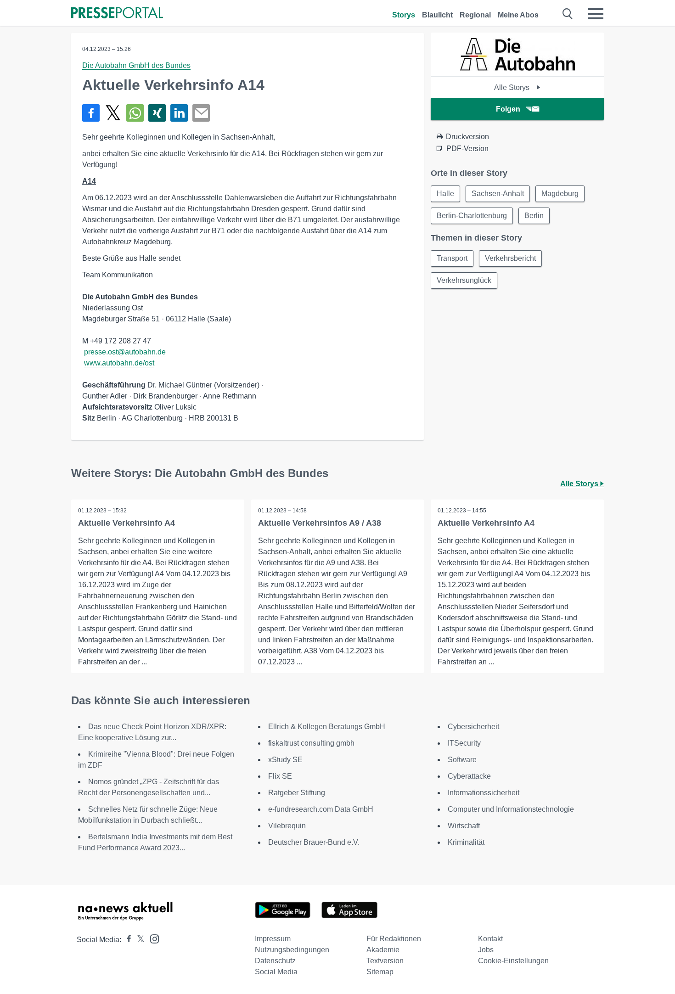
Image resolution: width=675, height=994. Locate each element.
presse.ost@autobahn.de (125, 352)
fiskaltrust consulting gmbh (311, 743)
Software (462, 760)
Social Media (276, 972)
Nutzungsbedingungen (292, 950)
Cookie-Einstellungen (513, 961)
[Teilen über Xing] (157, 113)
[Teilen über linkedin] (179, 113)
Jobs (486, 950)
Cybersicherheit (473, 726)
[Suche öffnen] (568, 13)
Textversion (385, 961)
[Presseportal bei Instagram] (152, 938)
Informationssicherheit (483, 793)
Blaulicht (437, 15)
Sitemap (380, 972)
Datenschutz (275, 961)
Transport (452, 258)
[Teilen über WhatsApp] (135, 113)
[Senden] (201, 113)
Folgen (508, 109)
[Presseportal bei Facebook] (126, 939)
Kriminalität (466, 842)
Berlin (534, 215)
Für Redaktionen (393, 939)
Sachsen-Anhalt (498, 193)
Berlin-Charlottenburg (472, 215)
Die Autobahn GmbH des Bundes (136, 65)
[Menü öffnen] (595, 13)
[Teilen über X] (113, 113)
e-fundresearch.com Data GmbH (320, 809)
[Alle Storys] (517, 68)
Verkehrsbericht (510, 258)
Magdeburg (560, 193)
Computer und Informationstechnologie (511, 809)
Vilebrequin (287, 826)
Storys (403, 15)
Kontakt (490, 939)
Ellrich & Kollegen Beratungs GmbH (326, 726)
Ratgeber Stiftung (296, 793)
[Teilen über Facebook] (91, 113)
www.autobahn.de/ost (119, 363)
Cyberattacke (469, 776)
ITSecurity (464, 743)
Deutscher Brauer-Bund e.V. (314, 842)
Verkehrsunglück (464, 280)
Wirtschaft (464, 826)
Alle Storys (512, 87)
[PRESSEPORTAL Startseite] (117, 14)
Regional (475, 15)
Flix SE (280, 776)
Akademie (382, 950)
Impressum (273, 939)
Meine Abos (518, 15)
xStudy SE (285, 760)
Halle (445, 193)
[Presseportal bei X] (138, 939)
